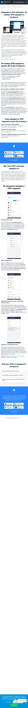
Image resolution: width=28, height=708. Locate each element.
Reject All (8, 702)
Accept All (14, 705)
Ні (21, 417)
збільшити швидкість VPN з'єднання (15, 356)
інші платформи (14, 160)
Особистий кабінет (19, 2)
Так (18, 417)
